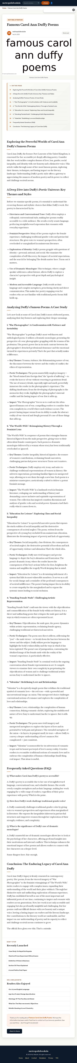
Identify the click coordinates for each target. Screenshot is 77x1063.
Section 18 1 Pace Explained (18, 965)
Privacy (50, 1058)
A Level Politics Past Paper (18, 970)
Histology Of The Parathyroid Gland (21, 999)
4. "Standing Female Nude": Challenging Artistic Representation (33, 114)
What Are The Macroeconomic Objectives (23, 1003)
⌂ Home (45, 3)
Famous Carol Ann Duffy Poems (40, 1018)
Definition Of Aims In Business (19, 961)
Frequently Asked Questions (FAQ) (24, 122)
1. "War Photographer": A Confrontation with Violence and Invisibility (35, 102)
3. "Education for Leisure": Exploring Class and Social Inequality (33, 110)
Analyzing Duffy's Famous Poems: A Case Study (28, 98)
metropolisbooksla (11, 3)
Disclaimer (42, 1058)
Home (21, 1058)
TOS (57, 1058)
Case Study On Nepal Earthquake (20, 951)
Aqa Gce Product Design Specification (22, 994)
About (27, 1058)
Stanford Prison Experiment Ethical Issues (23, 956)
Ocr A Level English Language (19, 989)
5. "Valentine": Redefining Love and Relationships (29, 118)
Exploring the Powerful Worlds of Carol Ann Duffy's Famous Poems (35, 90)
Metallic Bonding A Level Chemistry (21, 1008)
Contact (34, 1058)
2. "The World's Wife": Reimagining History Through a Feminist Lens (35, 106)
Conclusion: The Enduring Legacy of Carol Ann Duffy (30, 126)
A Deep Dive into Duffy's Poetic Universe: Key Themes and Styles (33, 94)
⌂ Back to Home (14, 1031)
